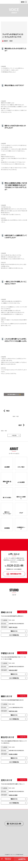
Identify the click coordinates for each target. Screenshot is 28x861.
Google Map (23, 612)
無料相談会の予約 (21, 859)
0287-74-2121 (13, 627)
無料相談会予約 (15, 574)
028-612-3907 (13, 670)
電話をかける (14, 631)
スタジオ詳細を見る (14, 635)
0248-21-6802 (13, 754)
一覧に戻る (14, 435)
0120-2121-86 (15, 823)
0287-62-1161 (13, 711)
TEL (14, 566)
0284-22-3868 (13, 795)
